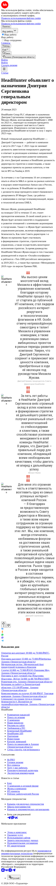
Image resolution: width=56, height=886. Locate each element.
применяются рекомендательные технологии (26, 852)
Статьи (4, 73)
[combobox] (14, 877)
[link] (6, 53)
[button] (4, 60)
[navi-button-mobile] (4, 69)
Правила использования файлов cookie (21, 23)
